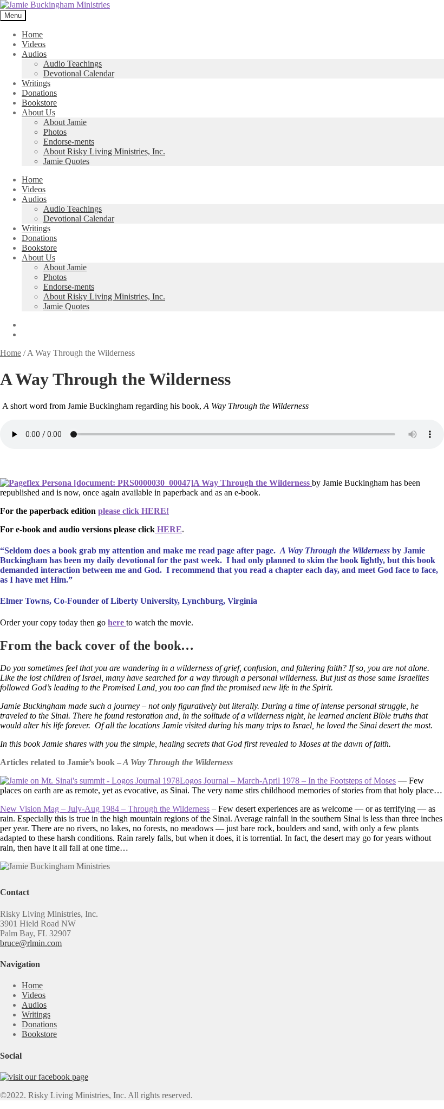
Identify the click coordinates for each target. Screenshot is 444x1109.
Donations (39, 92)
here (117, 622)
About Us (38, 112)
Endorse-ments (68, 141)
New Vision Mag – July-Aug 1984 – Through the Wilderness (105, 808)
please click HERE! (133, 511)
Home (32, 34)
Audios (34, 53)
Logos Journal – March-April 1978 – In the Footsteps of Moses (288, 780)
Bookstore (39, 102)
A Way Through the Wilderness (252, 482)
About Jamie (65, 122)
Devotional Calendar (78, 73)
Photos (55, 131)
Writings (36, 83)
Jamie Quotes (66, 161)
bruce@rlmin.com (31, 943)
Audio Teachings (72, 63)
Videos (33, 44)
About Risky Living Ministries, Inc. (104, 151)
